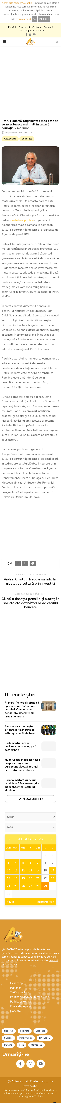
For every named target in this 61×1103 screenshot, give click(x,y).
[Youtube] (40, 1063)
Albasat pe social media (32, 30)
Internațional (36, 1045)
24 (8, 886)
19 (23, 878)
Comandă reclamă (20, 1006)
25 (15, 886)
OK (34, 19)
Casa (21, 1045)
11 (15, 870)
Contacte (36, 27)
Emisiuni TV (44, 1038)
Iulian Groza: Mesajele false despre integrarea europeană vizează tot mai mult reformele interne (22, 765)
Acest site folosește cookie (17, 3)
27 (30, 886)
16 (52, 870)
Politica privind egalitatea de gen (29, 997)
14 (37, 870)
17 (8, 878)
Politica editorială (20, 1001)
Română (12, 27)
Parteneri (15, 988)
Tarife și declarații (20, 992)
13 (30, 870)
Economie (40, 1031)
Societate (27, 138)
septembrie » (45, 902)
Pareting (8, 1045)
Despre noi (24, 27)
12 (23, 870)
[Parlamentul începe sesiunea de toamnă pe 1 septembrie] (48, 746)
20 (30, 878)
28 (37, 886)
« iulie (11, 902)
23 (52, 878)
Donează (48, 27)
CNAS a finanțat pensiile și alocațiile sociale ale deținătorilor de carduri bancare (30, 603)
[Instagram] (30, 1063)
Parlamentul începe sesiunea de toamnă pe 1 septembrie (20, 746)
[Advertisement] (30, 82)
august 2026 (30, 839)
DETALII (44, 19)
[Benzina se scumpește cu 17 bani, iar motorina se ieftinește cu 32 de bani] (48, 730)
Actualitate (10, 138)
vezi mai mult (23, 19)
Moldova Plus (25, 1038)
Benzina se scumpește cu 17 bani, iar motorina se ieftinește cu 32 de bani (20, 730)
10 (8, 870)
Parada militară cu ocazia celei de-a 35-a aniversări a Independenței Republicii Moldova (22, 785)
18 (15, 878)
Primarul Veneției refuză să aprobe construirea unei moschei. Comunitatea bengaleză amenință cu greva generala (22, 709)
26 (23, 886)
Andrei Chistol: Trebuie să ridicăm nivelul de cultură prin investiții (30, 581)
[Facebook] (20, 1063)
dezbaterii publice (22, 220)
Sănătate (8, 1038)
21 (37, 878)
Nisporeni (8, 1031)
